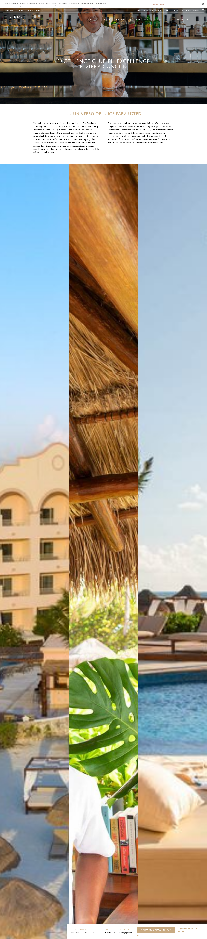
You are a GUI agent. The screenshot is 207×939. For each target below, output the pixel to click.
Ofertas (88, 19)
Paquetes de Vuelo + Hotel (189, 930)
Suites (98, 19)
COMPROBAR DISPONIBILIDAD (156, 930)
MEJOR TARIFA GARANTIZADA (154, 936)
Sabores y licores (143, 19)
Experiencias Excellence (187, 19)
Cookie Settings (158, 4)
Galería (108, 19)
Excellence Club (123, 19)
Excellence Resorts (8, 10)
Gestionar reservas (142, 10)
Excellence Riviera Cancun (35, 10)
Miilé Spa (168, 19)
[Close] (203, 4)
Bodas (158, 19)
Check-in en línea (155, 10)
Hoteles (20, 10)
